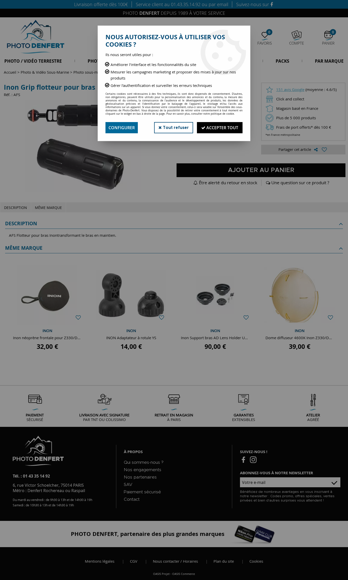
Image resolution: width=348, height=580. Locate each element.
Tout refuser (175, 128)
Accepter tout (221, 127)
